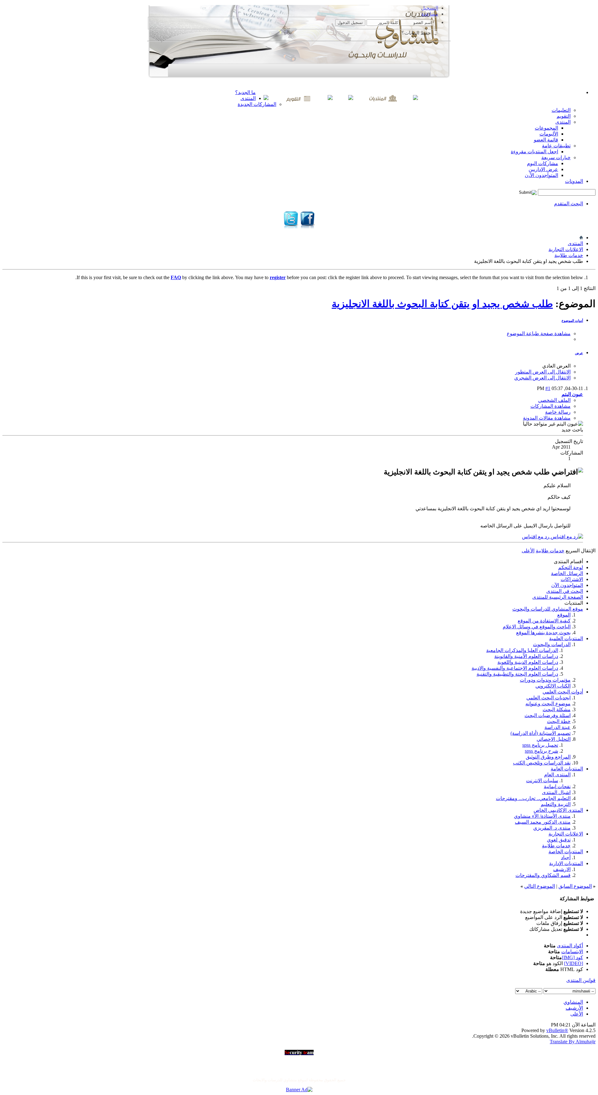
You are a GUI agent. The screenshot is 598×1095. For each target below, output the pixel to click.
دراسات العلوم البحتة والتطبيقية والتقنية (517, 674)
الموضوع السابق (575, 886)
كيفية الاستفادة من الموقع (544, 620)
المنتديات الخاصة (565, 851)
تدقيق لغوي (559, 839)
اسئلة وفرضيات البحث (547, 715)
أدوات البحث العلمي (563, 691)
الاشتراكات (572, 579)
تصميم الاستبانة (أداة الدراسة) (540, 733)
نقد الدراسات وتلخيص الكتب (542, 762)
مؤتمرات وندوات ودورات (545, 680)
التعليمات (561, 110)
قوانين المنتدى (581, 980)
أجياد (566, 857)
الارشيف (562, 869)
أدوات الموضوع (572, 320)
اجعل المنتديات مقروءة (534, 151)
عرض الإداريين (543, 169)
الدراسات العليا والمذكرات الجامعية (522, 650)
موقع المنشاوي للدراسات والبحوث (547, 609)
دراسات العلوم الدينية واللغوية (527, 662)
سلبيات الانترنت (542, 780)
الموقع (564, 614)
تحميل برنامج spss (540, 745)
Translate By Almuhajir (573, 1041)
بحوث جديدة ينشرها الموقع (543, 632)
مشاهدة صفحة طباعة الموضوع (539, 333)
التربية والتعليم (556, 804)
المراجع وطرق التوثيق (548, 756)
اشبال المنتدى (556, 792)
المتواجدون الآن (567, 585)
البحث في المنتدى (564, 591)
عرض (579, 353)
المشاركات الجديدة (257, 104)
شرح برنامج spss (541, 751)
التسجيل (429, 8)
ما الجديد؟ (245, 92)
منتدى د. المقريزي (552, 828)
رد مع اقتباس (536, 536)
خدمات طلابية (568, 255)
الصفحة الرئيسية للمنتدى (557, 597)
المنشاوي (573, 1002)
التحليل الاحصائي (554, 739)
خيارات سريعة (556, 157)
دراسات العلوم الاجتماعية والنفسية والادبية (515, 668)
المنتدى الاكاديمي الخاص (558, 810)
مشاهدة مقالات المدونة (547, 418)
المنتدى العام (557, 774)
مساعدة (429, 14)
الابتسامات (572, 951)
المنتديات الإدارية (566, 863)
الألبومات (548, 133)
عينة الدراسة (557, 727)
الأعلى (528, 550)
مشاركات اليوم (542, 163)
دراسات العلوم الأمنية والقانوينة (526, 656)
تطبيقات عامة (556, 145)
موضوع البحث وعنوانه (548, 703)
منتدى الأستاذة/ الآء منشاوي (542, 816)
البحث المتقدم (568, 203)
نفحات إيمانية (557, 786)
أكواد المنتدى (570, 945)
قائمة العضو (546, 139)
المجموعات (546, 128)
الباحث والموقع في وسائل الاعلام (537, 626)
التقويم (564, 116)
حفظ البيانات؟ (416, 33)
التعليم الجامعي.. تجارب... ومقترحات (533, 798)
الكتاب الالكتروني (553, 685)
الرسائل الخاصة (567, 573)
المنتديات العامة (567, 768)
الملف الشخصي (554, 400)
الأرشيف (574, 1008)
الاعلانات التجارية (565, 249)
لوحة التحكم (570, 567)
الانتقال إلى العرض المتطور (543, 371)
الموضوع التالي (539, 886)
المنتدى (248, 98)
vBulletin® (557, 1030)
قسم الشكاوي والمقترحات (543, 875)
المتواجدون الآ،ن (541, 175)
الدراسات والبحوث (552, 644)
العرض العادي (556, 366)
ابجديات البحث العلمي (548, 697)
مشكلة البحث (557, 709)
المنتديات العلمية (566, 638)
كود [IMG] (572, 957)
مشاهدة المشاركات (550, 406)
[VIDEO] (573, 963)
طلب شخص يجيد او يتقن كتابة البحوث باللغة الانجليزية (442, 303)
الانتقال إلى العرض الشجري (542, 377)
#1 (547, 388)
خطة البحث (559, 721)
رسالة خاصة (558, 412)
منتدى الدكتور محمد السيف (543, 822)
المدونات (574, 181)
